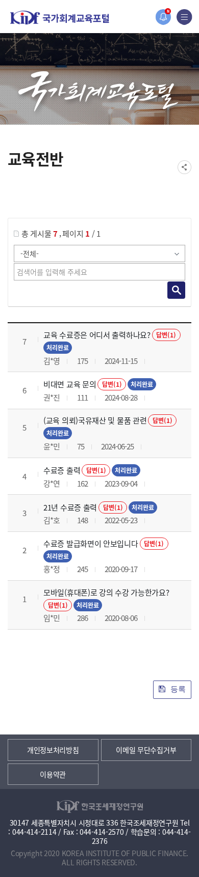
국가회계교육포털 (59, 17)
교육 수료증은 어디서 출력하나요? (97, 334)
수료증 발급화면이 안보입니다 (90, 543)
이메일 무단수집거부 (146, 750)
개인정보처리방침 (53, 750)
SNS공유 (184, 167)
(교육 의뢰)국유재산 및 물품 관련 (94, 420)
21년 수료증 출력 (70, 507)
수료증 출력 (61, 470)
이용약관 (53, 774)
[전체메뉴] (184, 17)
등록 (177, 689)
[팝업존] (163, 17)
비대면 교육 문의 (69, 384)
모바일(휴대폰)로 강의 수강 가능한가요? (106, 592)
